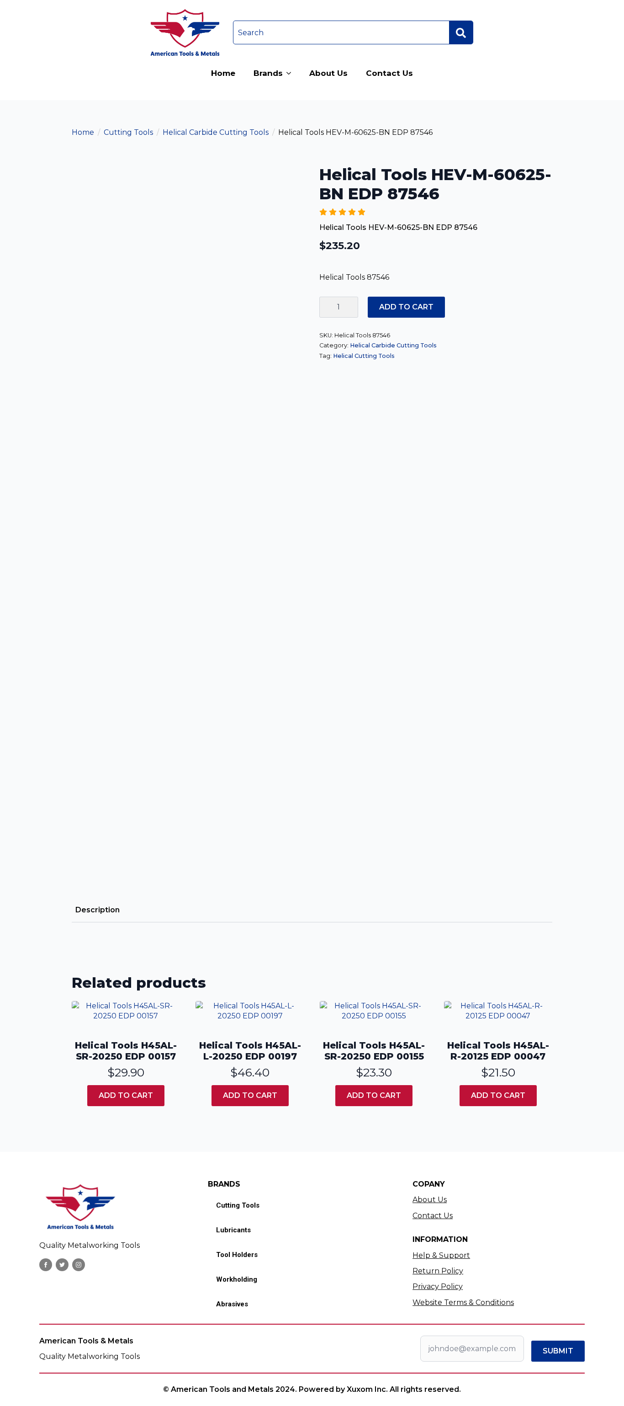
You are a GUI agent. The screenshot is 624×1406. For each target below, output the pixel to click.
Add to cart (406, 307)
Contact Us (389, 73)
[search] (461, 33)
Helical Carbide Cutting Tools (216, 132)
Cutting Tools (128, 132)
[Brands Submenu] (291, 73)
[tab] (97, 910)
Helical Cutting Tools (364, 355)
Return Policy (437, 1271)
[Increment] (351, 307)
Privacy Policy (437, 1286)
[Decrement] (327, 307)
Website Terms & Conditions (463, 1302)
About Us (328, 73)
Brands (268, 73)
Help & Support (441, 1255)
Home (223, 73)
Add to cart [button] (126, 1095)
